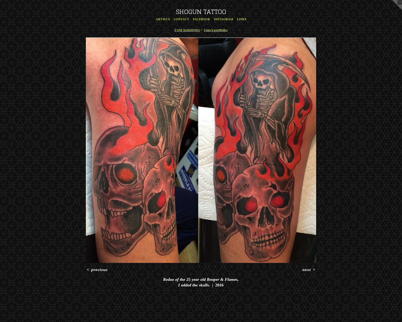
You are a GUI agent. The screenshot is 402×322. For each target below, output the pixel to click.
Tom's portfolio (216, 30)
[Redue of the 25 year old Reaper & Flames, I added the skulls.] (201, 150)
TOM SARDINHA (187, 30)
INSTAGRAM (223, 19)
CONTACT (181, 19)
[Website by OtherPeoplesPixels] (392, 9)
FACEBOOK (201, 19)
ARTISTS (163, 19)
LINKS (241, 19)
